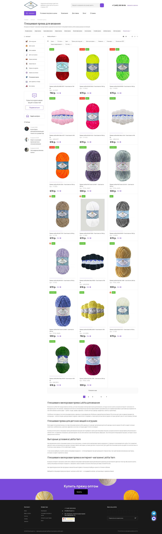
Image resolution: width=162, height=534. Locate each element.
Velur (25, 511)
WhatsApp (130, 512)
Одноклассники (125, 512)
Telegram (114, 512)
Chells (26, 519)
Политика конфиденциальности (128, 531)
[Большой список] (126, 36)
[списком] (135, 36)
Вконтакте (109, 512)
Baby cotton (27, 513)
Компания (44, 511)
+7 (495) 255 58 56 (119, 5)
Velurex (26, 521)
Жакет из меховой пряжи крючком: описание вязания (35, 142)
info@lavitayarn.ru (69, 511)
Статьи (27, 122)
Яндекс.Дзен (136, 512)
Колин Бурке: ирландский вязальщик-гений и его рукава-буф (37, 131)
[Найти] (102, 5)
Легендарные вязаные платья (36, 151)
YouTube (120, 512)
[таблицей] (137, 36)
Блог (42, 520)
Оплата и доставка (46, 518)
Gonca (26, 516)
